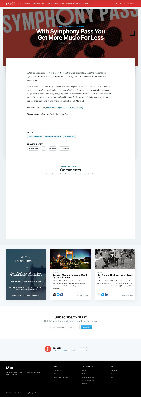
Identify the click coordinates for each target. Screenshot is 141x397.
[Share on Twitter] (58, 294)
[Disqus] (70, 206)
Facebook (114, 370)
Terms (37, 393)
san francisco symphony (53, 136)
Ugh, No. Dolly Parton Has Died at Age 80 (26, 281)
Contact (88, 3)
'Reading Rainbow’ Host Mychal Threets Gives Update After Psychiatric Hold (26, 288)
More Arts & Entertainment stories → (25, 295)
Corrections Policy (88, 380)
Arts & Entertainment (74, 3)
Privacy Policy (29, 393)
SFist (9, 368)
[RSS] (124, 3)
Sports (49, 3)
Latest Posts (58, 370)
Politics (27, 3)
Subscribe (131, 3)
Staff (83, 374)
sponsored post (70, 136)
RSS (112, 377)
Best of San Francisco (61, 377)
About (84, 370)
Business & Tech (38, 3)
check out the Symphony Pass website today (64, 107)
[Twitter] (120, 3)
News (20, 3)
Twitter (113, 374)
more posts (61, 350)
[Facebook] (116, 3)
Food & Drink (59, 3)
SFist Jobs (57, 374)
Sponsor (80, 26)
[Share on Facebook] (61, 294)
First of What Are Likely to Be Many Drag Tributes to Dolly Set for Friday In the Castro (26, 274)
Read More (82, 349)
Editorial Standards (88, 377)
